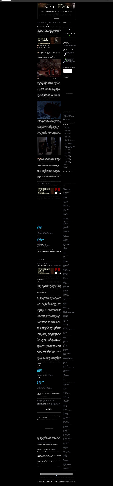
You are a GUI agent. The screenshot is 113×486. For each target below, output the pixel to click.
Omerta (64, 371)
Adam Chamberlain (66, 192)
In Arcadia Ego (65, 296)
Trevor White (65, 448)
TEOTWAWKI (65, 419)
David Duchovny (66, 241)
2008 (65, 167)
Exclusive (64, 252)
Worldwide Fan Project (67, 464)
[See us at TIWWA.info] (69, 58)
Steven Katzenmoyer (66, 417)
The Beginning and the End (67, 423)
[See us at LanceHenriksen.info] (69, 61)
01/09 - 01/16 (67, 161)
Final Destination (66, 265)
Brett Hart (64, 217)
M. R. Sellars (65, 338)
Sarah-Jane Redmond (66, 393)
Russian (64, 391)
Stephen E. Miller (66, 414)
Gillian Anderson (66, 283)
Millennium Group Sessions (51, 404)
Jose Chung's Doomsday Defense (69, 312)
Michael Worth (43, 404)
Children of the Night (66, 230)
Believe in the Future (66, 206)
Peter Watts (65, 378)
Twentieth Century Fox (41, 186)
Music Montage (65, 365)
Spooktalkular (65, 413)
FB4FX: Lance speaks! (44, 183)
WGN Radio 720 (65, 460)
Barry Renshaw (65, 205)
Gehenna (64, 282)
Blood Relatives (65, 214)
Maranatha (65, 340)
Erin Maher (65, 249)
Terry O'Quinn (65, 421)
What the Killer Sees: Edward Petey (49, 22)
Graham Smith (65, 287)
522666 (64, 188)
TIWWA (64, 444)
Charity (64, 228)
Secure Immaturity (66, 400)
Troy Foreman (65, 450)
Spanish (64, 412)
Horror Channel (65, 294)
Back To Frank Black (55, 13)
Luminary (64, 337)
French (64, 277)
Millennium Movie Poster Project (68, 361)
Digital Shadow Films (66, 244)
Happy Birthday (65, 290)
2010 (65, 164)
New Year (64, 366)
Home (49, 466)
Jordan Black (65, 311)
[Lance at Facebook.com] (69, 57)
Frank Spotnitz (54, 24)
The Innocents (65, 426)
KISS (64, 321)
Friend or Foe (65, 278)
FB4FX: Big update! (43, 263)
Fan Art (64, 257)
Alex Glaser (65, 193)
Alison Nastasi (65, 194)
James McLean (65, 300)
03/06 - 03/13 (67, 150)
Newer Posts (39, 466)
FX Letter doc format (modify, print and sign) (44, 246)
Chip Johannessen (66, 231)
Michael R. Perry (66, 350)
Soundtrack (65, 409)
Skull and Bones (66, 406)
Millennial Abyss (66, 355)
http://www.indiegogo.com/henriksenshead (44, 442)
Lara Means (65, 332)
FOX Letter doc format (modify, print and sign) (45, 233)
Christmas (64, 235)
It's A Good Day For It (66, 298)
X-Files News (65, 465)
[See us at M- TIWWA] (69, 59)
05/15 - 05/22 (67, 127)
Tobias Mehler (65, 447)
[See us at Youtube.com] (69, 54)
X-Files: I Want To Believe (67, 467)
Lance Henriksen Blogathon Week (69, 329)
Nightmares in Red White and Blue (69, 367)
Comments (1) (39, 259)
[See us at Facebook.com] (69, 52)
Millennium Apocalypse (67, 357)
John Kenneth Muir (66, 308)
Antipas (64, 198)
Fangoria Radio (65, 261)
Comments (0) (39, 179)
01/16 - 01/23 (67, 159)
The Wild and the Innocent (67, 438)
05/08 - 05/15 (67, 128)
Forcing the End (65, 269)
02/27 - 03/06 (67, 152)
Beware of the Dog (66, 209)
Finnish (64, 266)
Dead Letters (65, 243)
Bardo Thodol (65, 202)
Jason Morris (65, 303)
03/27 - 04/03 (67, 137)
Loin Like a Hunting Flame (67, 334)
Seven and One (65, 401)
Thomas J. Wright (66, 442)
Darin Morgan (65, 239)
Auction (64, 200)
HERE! (54, 449)
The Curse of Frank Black (67, 425)
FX (54, 185)
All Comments (66, 71)
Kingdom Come (41, 122)
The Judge (59, 121)
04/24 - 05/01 (67, 131)
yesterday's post (44, 196)
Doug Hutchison (65, 247)
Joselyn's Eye (65, 316)
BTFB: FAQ (65, 117)
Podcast (57, 404)
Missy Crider (65, 362)
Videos (64, 457)
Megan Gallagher (66, 346)
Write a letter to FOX (66, 119)
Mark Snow (65, 342)
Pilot (55, 121)
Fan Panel (64, 258)
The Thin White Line (66, 434)
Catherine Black (65, 227)
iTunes (64, 299)
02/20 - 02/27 (67, 153)
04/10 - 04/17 (67, 134)
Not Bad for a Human (66, 370)
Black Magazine (65, 213)
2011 (65, 126)
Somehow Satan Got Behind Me (68, 408)
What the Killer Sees (66, 461)
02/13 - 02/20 (67, 155)
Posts (65, 69)
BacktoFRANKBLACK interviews (68, 116)
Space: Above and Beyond (67, 410)
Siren (64, 404)
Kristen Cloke (65, 324)
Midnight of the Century (67, 353)
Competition (65, 237)
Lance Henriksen (58, 185)
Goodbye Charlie (66, 286)
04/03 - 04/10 (67, 136)
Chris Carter (65, 232)
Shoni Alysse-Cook (66, 402)
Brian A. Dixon (65, 218)
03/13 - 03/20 (67, 149)
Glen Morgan (65, 285)
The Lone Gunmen (66, 429)
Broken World (65, 224)
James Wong (65, 302)
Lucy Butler (65, 336)
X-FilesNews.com (66, 468)
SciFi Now (64, 396)
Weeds (58, 24)
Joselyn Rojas (65, 315)
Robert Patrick (65, 385)
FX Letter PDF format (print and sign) (43, 245)
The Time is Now (66, 435)
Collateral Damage (66, 236)
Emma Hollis (65, 248)
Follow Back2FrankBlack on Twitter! (70, 45)
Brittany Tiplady (65, 223)
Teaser (64, 418)
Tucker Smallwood (66, 451)
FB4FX (52, 185)
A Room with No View (66, 189)
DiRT (64, 245)
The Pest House (66, 431)
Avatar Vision (65, 201)
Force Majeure (65, 268)
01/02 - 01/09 (67, 162)
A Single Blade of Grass (67, 190)
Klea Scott (65, 323)
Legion (64, 333)
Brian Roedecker (66, 219)
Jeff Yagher (65, 304)
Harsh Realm (65, 291)
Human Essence (66, 295)
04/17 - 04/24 (67, 133)
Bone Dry (64, 215)
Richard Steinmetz (66, 384)
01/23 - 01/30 (67, 158)
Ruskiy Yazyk (65, 389)
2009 (65, 166)
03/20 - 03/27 (67, 139)
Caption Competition (66, 226)
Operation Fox (65, 372)
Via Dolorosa (65, 455)
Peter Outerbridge (66, 376)
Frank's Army (65, 274)
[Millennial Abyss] (69, 60)
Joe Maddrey (65, 307)
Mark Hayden (65, 341)
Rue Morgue (65, 388)
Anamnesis (65, 197)
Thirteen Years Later (66, 440)
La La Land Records (66, 325)
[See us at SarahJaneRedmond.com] (69, 63)
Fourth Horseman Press (67, 270)
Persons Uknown (66, 375)
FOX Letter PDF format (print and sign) (43, 232)
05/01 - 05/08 (67, 130)
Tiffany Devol (65, 443)
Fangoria (64, 260)
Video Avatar (65, 456)
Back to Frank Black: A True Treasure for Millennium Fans (48, 14)
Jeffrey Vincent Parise (67, 306)
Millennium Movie (66, 359)
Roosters (64, 387)
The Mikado (65, 430)
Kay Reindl (65, 317)
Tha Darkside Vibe (66, 422)
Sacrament (65, 392)
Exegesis (64, 253)
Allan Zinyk (65, 196)
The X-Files (65, 439)
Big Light (64, 210)
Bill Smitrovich (65, 211)
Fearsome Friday (66, 264)
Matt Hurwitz (65, 345)
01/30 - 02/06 (67, 156)
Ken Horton (65, 319)
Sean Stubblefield (66, 397)
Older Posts (59, 466)
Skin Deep (65, 405)
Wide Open (65, 463)
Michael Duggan (65, 349)
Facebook (64, 256)
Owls (64, 374)
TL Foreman (65, 446)
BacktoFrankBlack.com (67, 112)
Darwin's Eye (65, 240)
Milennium (64, 354)
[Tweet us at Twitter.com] (69, 53)
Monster (64, 363)
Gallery (64, 281)
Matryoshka (65, 344)
